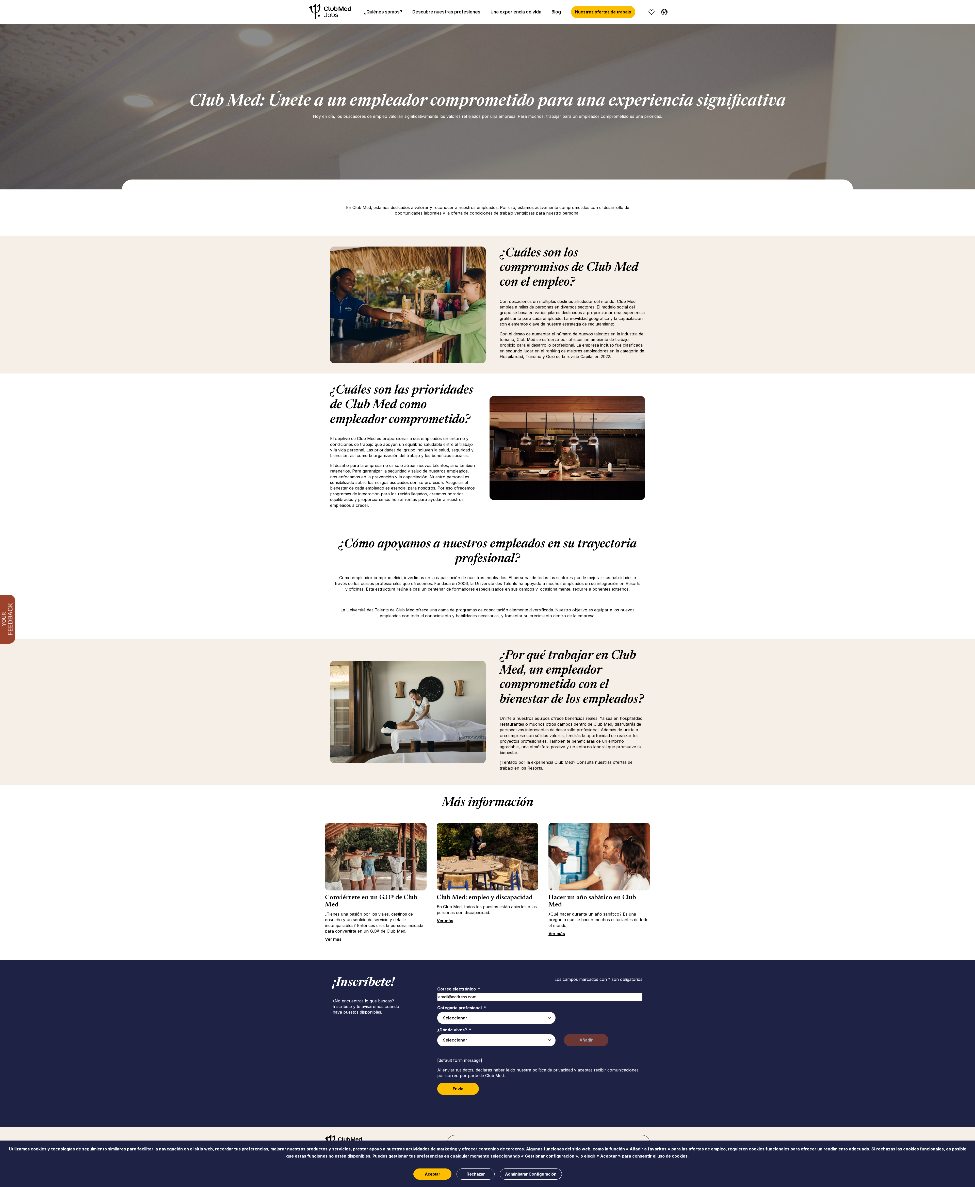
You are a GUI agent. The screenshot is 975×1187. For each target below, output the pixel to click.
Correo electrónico (458, 988)
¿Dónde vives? (454, 1029)
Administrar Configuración (531, 1174)
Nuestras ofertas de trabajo (603, 11)
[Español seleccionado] (663, 11)
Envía (458, 1088)
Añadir (586, 1040)
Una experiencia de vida (516, 11)
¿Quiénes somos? (383, 11)
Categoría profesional (461, 1007)
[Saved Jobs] (651, 12)
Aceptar (432, 1174)
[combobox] (496, 1018)
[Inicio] (330, 12)
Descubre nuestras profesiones (446, 11)
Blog (556, 11)
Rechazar (475, 1174)
